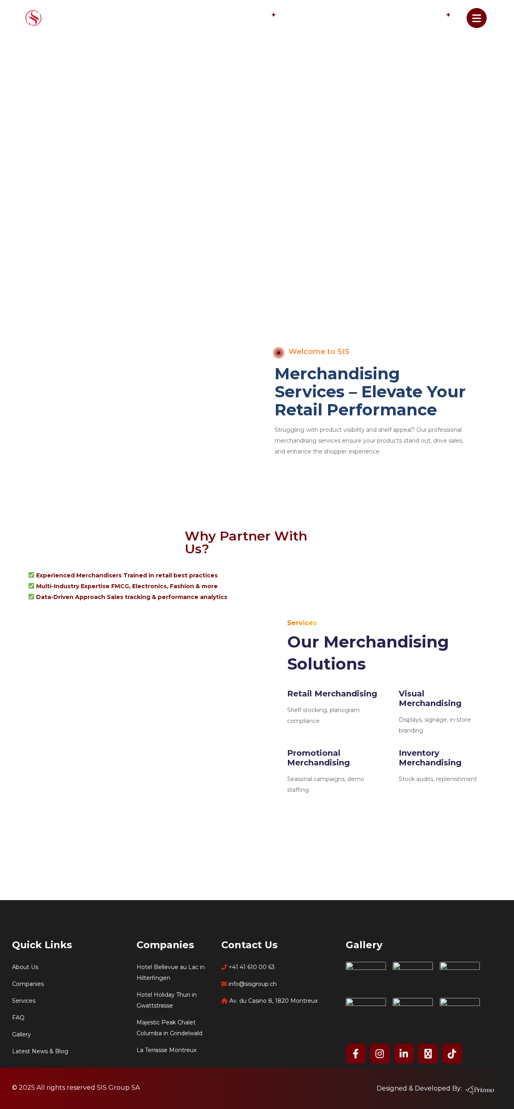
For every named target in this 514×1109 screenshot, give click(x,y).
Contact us (374, 15)
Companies (312, 15)
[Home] (58, 17)
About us (201, 15)
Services (255, 15)
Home (152, 15)
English (431, 15)
